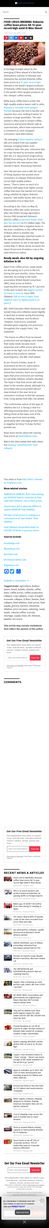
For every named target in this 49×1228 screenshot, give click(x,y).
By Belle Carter (28, 886)
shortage (8, 615)
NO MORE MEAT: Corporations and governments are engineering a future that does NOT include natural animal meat (28, 999)
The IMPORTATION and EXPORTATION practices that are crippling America (27, 971)
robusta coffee (18, 612)
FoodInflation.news (27, 436)
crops (30, 596)
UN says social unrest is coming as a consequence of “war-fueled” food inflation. (22, 518)
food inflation (20, 602)
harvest (24, 606)
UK (29, 615)
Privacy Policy (18, 1206)
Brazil (14, 589)
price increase (20, 609)
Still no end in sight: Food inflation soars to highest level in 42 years (21, 299)
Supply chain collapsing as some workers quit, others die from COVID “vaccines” (29, 984)
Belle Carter (21, 33)
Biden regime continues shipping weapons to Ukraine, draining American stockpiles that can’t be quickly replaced (27, 1103)
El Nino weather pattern (30, 139)
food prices (33, 602)
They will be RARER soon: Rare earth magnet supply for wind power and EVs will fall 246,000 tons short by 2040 (29, 1014)
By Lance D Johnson (29, 1005)
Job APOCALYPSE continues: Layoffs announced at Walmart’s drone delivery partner (28, 932)
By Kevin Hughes (28, 1081)
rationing (33, 609)
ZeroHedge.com (12, 543)
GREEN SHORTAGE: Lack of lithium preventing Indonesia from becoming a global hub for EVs (28, 945)
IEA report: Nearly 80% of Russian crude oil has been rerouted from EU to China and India (28, 919)
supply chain (20, 615)
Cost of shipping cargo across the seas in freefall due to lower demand (28, 1116)
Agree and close (22, 1212)
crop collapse (20, 596)
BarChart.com (11, 554)
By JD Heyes (27, 1109)
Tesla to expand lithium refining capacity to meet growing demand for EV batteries (28, 1130)
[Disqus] (24, 720)
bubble (21, 589)
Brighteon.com (11, 565)
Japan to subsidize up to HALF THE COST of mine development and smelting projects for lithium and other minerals (28, 1074)
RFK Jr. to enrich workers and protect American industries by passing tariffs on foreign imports (28, 893)
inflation (8, 609)
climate (29, 589)
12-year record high (31, 82)
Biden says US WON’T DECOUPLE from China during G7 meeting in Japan (27, 906)
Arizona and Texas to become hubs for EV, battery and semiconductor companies (28, 1088)
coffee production (33, 592)
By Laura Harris (28, 925)
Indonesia (34, 606)
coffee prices (16, 592)
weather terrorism (13, 619)
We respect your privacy (36, 1185)
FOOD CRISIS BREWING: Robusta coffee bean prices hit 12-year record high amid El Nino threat (27, 880)
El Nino (26, 599)
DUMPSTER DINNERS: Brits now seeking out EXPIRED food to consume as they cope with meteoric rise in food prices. (24, 497)
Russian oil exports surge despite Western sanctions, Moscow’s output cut (29, 958)
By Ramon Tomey (29, 912)
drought (39, 596)
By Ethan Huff (27, 990)
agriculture (25, 586)
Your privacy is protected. (15, 665)
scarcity (31, 612)
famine (35, 599)
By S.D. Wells (27, 977)
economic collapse (13, 599)
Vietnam (36, 615)
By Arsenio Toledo (29, 899)
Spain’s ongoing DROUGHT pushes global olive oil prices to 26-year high (28, 1044)
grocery (15, 606)
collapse (8, 596)
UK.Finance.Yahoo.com (15, 559)
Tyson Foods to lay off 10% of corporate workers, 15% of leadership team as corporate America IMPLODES (26, 1144)
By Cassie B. (27, 938)
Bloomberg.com (12, 548)
